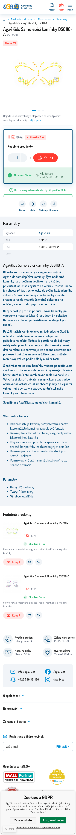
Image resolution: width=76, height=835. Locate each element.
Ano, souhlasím (53, 820)
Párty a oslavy (44, 19)
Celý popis (34, 120)
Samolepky (61, 19)
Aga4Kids (44, 233)
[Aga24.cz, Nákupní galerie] (4, 19)
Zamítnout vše (23, 820)
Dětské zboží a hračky (21, 19)
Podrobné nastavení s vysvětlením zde (38, 827)
